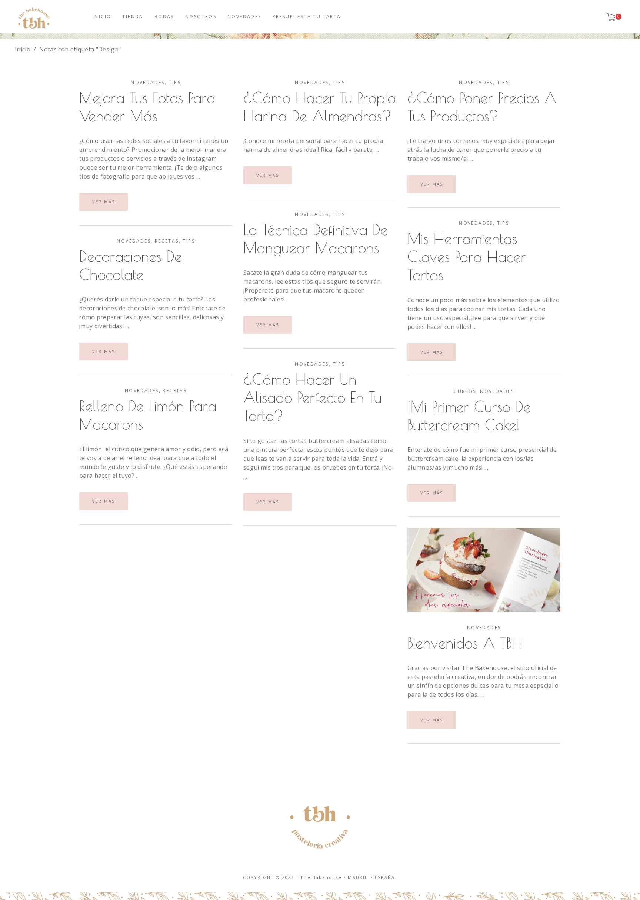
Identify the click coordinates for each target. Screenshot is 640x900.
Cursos (465, 391)
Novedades (148, 82)
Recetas (167, 241)
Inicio (22, 49)
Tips (175, 82)
